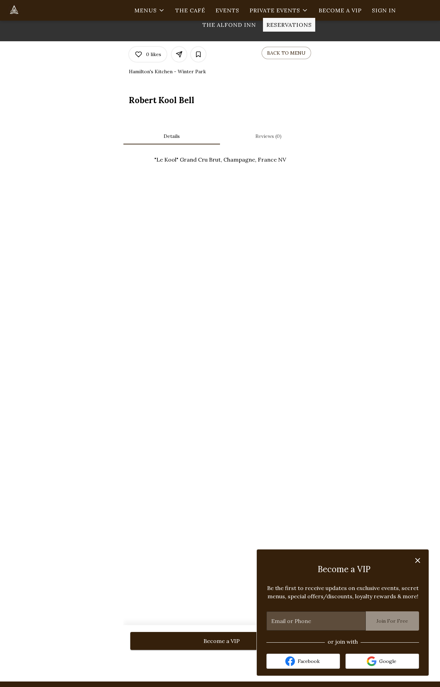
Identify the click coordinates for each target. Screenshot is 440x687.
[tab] (171, 136)
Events (227, 10)
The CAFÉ (190, 10)
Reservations (289, 24)
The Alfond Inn (229, 24)
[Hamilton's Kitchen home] (36, 10)
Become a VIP (340, 10)
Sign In (384, 10)
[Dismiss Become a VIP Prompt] (417, 560)
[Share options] (179, 54)
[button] (149, 10)
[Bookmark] (198, 54)
